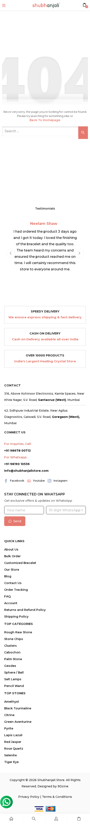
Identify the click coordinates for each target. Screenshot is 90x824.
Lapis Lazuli (13, 735)
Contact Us (13, 583)
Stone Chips (13, 639)
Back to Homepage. (45, 120)
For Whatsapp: (15, 457)
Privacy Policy (28, 797)
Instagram (60, 480)
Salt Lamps (12, 679)
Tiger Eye (11, 762)
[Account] (56, 819)
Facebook (17, 480)
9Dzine (63, 786)
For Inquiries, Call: (17, 444)
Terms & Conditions (57, 797)
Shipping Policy (16, 616)
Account (10, 603)
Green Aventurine (17, 722)
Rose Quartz (13, 748)
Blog (7, 576)
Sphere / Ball (14, 672)
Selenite (10, 755)
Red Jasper (12, 742)
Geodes (10, 666)
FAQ (7, 596)
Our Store (11, 569)
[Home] (11, 819)
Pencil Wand (14, 686)
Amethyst (11, 702)
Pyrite (8, 728)
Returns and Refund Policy (25, 610)
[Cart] (79, 819)
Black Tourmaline (17, 708)
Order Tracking (16, 590)
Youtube (39, 480)
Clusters (10, 646)
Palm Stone (13, 659)
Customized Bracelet (20, 563)
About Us (11, 549)
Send (17, 521)
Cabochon (12, 652)
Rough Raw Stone (18, 632)
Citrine (9, 715)
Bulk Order (12, 556)
